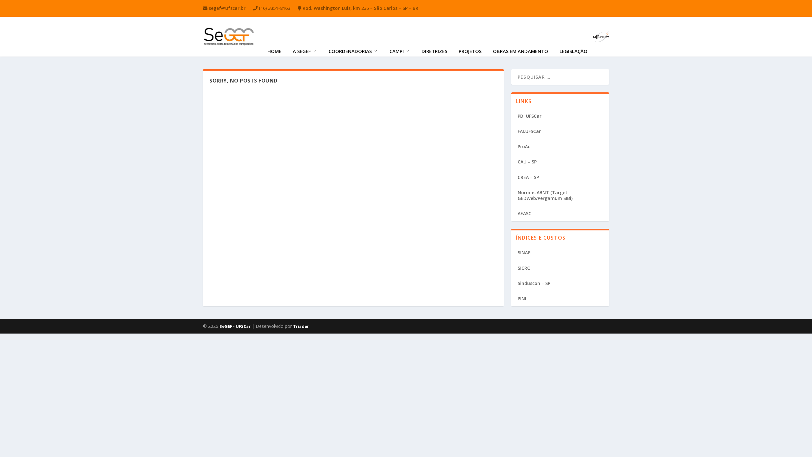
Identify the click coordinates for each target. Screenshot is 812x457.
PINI (522, 298)
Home (274, 51)
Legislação (573, 51)
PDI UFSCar (529, 116)
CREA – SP (528, 177)
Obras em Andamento (520, 51)
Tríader (301, 326)
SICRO (524, 268)
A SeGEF (302, 51)
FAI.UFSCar (529, 131)
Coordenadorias (350, 51)
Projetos (470, 51)
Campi (397, 51)
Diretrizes (434, 51)
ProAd (524, 146)
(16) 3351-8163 (274, 8)
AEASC (524, 213)
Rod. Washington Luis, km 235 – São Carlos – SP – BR (359, 8)
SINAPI (525, 252)
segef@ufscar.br (226, 8)
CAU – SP (527, 162)
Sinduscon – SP (534, 283)
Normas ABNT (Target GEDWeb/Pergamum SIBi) (545, 195)
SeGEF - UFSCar (235, 326)
